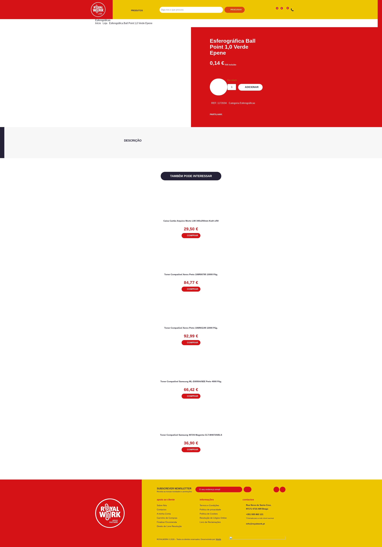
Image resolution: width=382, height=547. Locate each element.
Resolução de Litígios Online (213, 518)
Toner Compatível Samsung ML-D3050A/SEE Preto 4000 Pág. (191, 381)
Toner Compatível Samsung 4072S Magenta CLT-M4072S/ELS (191, 435)
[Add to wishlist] (283, 195)
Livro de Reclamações (210, 522)
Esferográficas (102, 20)
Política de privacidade (210, 509)
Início (98, 23)
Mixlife (218, 539)
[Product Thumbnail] (115, 42)
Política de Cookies (209, 514)
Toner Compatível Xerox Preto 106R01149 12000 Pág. (191, 328)
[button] (191, 235)
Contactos (161, 509)
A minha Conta (164, 514)
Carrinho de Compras (167, 518)
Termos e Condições (209, 505)
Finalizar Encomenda (167, 522)
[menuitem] (138, 10)
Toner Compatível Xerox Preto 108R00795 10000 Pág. (191, 274)
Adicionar (252, 87)
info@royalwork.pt (255, 524)
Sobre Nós (162, 505)
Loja (105, 23)
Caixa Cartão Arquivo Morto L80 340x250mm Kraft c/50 (191, 221)
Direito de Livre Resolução (169, 526)
